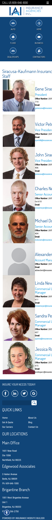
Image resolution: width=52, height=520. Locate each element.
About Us (32, 417)
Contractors (39, 57)
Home (39, 29)
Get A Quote (7, 422)
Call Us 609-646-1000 (15, 2)
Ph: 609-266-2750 (10, 511)
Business (39, 43)
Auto (13, 29)
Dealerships (13, 57)
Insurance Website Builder (29, 518)
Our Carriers (7, 427)
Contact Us (33, 427)
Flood (13, 43)
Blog (30, 422)
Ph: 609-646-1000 (10, 483)
